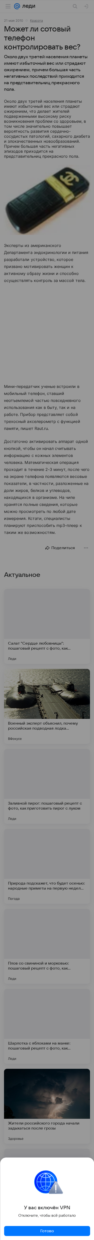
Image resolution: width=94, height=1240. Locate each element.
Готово (47, 1231)
